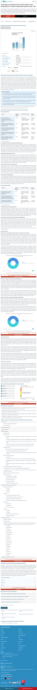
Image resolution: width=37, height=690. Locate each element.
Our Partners (20, 633)
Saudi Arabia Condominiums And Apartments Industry (8, 614)
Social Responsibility (21, 635)
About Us (2, 631)
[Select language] (33, 1)
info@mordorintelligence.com (7, 663)
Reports (19, 628)
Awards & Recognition (4, 637)
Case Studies (20, 639)
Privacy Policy (3, 647)
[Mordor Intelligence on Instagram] (9, 679)
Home (2, 628)
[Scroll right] (35, 21)
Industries (2, 643)
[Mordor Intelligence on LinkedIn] (1, 679)
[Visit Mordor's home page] (4, 1)
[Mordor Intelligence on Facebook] (3, 679)
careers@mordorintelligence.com (6, 674)
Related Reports (4, 607)
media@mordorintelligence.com (7, 666)
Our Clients (3, 633)
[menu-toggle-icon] (1, 1)
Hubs (19, 643)
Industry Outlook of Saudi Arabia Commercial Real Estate (9, 611)
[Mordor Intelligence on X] (5, 679)
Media (2, 635)
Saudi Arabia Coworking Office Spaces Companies (10, 622)
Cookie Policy (20, 647)
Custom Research (4, 641)
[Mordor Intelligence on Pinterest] (7, 679)
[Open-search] (36, 1)
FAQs (19, 637)
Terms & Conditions (21, 645)
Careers (2, 645)
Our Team (20, 631)
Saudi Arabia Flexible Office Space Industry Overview (8, 618)
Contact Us (20, 641)
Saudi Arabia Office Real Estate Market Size (26, 614)
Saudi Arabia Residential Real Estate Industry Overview (26, 611)
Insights (2, 639)
